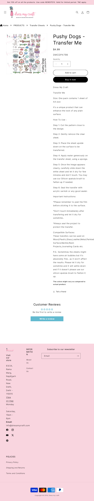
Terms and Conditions (15, 473)
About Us (28, 361)
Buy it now (70, 79)
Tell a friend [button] (61, 292)
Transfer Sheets (37, 25)
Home (5, 25)
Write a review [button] (47, 319)
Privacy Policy (12, 462)
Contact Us (29, 369)
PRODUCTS (19, 25)
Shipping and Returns (15, 468)
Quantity (56, 59)
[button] (5, 12)
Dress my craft (54, 495)
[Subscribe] (77, 356)
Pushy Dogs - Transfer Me (62, 25)
